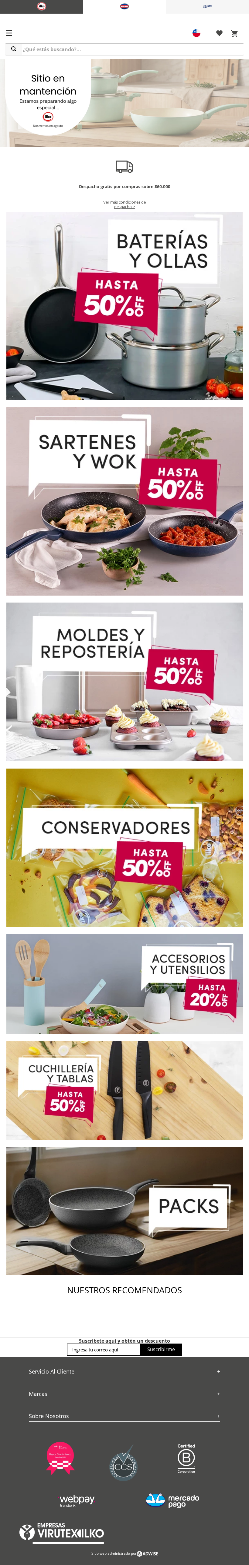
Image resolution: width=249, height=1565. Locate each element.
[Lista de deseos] (219, 34)
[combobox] (124, 49)
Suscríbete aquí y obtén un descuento (124, 1341)
